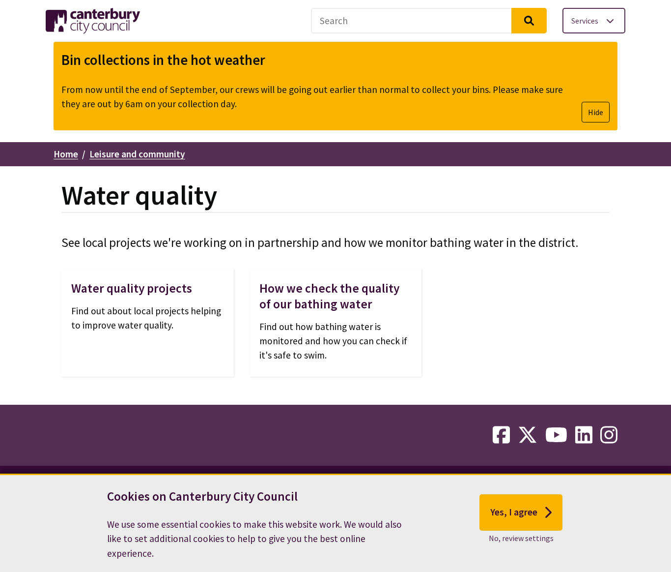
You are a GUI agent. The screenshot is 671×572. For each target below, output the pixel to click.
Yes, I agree (513, 512)
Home (66, 154)
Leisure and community (137, 154)
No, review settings (521, 538)
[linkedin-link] (583, 435)
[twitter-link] (527, 435)
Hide (595, 112)
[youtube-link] (556, 435)
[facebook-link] (501, 435)
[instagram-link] (608, 435)
